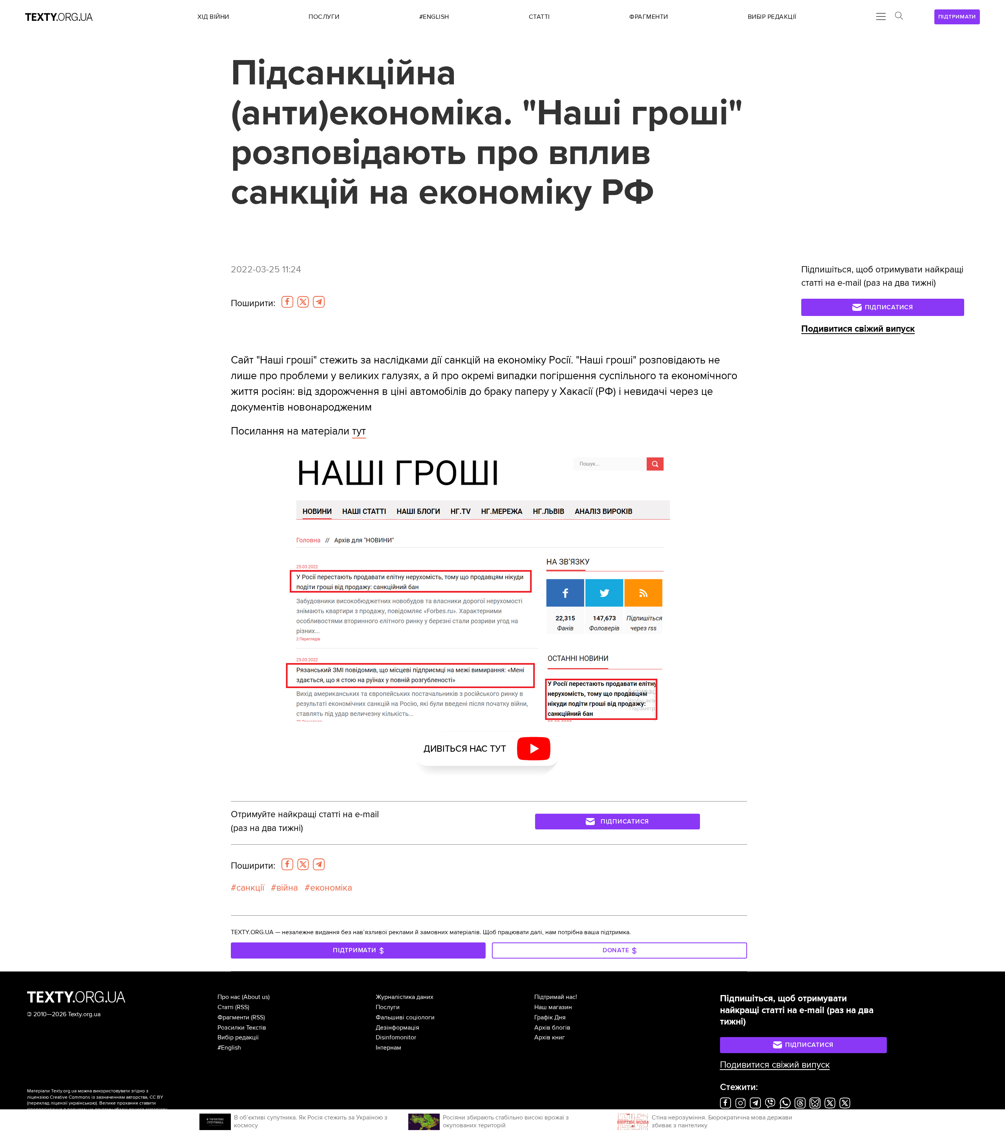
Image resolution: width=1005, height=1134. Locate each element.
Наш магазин (553, 1007)
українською (82, 1103)
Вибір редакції (238, 1037)
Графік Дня (550, 1017)
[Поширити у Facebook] (287, 302)
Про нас (228, 997)
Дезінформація (397, 1028)
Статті (225, 1007)
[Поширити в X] (303, 302)
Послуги (388, 1007)
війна (287, 887)
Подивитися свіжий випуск (858, 328)
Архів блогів (552, 1028)
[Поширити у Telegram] (319, 302)
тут (359, 431)
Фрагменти (233, 1017)
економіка (331, 887)
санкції (250, 887)
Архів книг (549, 1037)
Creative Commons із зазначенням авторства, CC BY (106, 1097)
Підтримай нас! (555, 997)
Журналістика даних (404, 997)
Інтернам (388, 1048)
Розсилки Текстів (241, 1028)
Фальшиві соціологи (405, 1017)
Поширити (253, 303)
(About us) (256, 997)
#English (229, 1048)
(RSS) (242, 1007)
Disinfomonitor (396, 1037)
